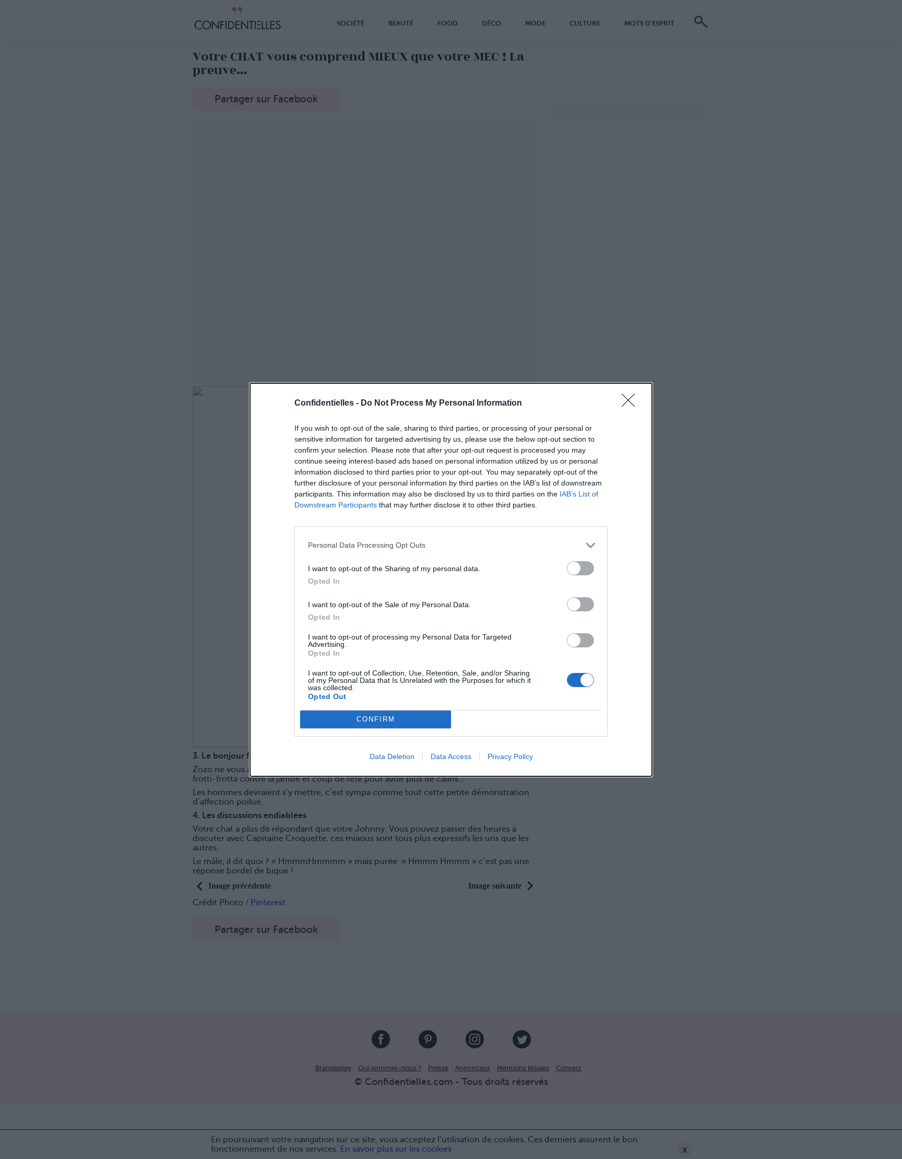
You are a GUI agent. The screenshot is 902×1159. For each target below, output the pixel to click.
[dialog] (451, 579)
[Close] (632, 403)
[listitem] (451, 545)
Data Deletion (392, 756)
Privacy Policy (510, 756)
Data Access (451, 756)
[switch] (580, 568)
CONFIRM (376, 719)
